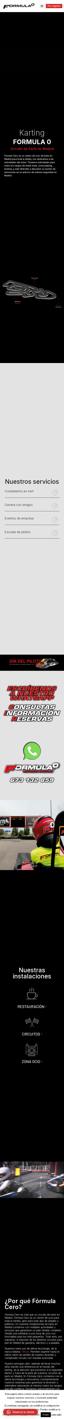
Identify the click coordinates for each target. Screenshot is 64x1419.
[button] (42, 6)
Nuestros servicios (32, 481)
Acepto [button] (46, 1415)
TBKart (25, 1351)
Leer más (56, 1414)
